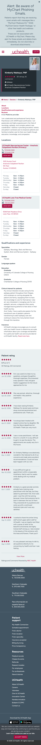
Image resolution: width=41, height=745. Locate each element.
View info (7, 155)
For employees (17, 668)
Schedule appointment (20, 628)
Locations (5, 108)
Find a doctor (16, 631)
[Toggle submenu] (3, 52)
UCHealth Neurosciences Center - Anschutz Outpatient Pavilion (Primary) (20, 146)
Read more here (23, 336)
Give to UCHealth (18, 693)
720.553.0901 (9, 203)
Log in (36, 52)
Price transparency (19, 646)
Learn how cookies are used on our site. (20, 733)
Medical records (18, 656)
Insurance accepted (19, 640)
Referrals (15, 662)
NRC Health (31, 561)
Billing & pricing (17, 643)
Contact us (16, 706)
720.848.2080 (9, 150)
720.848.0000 (19, 578)
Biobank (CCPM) (18, 703)
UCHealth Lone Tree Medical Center (17, 198)
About (3, 106)
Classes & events (18, 659)
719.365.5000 (19, 595)
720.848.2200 (9, 201)
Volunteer (15, 690)
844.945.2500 (19, 607)
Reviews (4, 112)
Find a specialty (17, 637)
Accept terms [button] (21, 737)
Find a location (17, 634)
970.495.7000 (19, 586)
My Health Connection (20, 625)
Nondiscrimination (18, 700)
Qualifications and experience (12, 110)
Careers (15, 687)
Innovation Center (18, 696)
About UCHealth (18, 684)
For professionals (18, 671)
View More (20, 556)
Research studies (18, 665)
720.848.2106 (9, 152)
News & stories (17, 674)
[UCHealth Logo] (18, 570)
